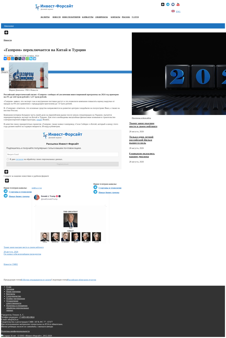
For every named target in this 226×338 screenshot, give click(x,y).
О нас (8, 287)
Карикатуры (87, 17)
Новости (57, 17)
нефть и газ (37, 188)
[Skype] (30, 58)
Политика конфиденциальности (15, 331)
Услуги (135, 17)
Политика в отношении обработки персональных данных (17, 308)
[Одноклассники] (8, 58)
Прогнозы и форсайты (141, 118)
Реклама (126, 17)
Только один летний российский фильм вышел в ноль (141, 139)
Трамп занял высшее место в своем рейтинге (143, 125)
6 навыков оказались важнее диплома (142, 155)
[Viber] (23, 58)
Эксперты (45, 17)
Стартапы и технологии (110, 188)
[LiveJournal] (19, 58)
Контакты (115, 17)
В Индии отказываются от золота (36, 280)
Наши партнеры (13, 291)
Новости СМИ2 (11, 264)
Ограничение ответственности (13, 302)
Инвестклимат (9, 26)
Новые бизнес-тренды (109, 192)
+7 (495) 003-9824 (26, 317)
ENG (178, 11)
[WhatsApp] (27, 58)
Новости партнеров (71, 17)
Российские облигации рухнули (81, 280)
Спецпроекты (101, 17)
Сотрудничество (13, 296)
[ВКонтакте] (5, 58)
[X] (16, 58)
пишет (39, 120)
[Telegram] (34, 58)
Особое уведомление (15, 298)
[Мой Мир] (12, 58)
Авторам (10, 289)
